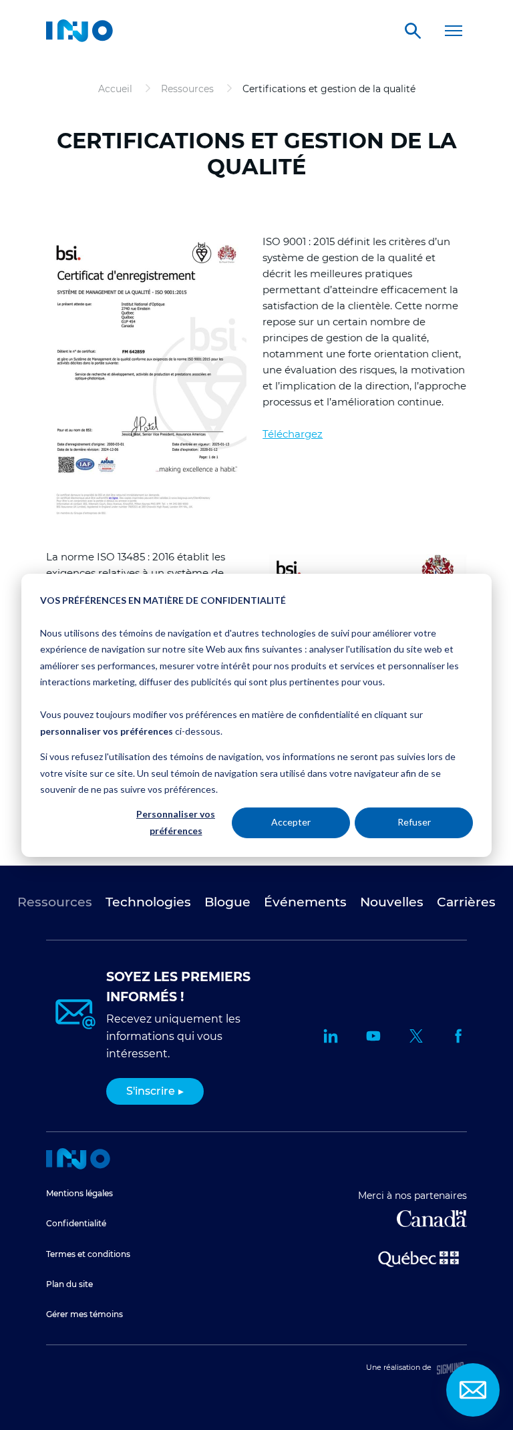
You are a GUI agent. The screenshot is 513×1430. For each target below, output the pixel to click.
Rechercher (413, 31)
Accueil (78, 1158)
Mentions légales (79, 1193)
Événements (305, 902)
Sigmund (450, 1368)
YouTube (373, 1036)
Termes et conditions (88, 1254)
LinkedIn (331, 1036)
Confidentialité (76, 1223)
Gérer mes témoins (84, 1314)
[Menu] (454, 30)
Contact (473, 1390)
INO (79, 30)
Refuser (414, 822)
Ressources (54, 902)
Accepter (291, 822)
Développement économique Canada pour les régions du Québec (432, 1218)
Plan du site (69, 1284)
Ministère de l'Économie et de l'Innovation (418, 1257)
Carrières (466, 902)
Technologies (148, 902)
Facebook (459, 1036)
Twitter (416, 1036)
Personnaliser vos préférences (175, 822)
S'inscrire (150, 1091)
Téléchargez (293, 433)
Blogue (227, 902)
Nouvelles (391, 902)
